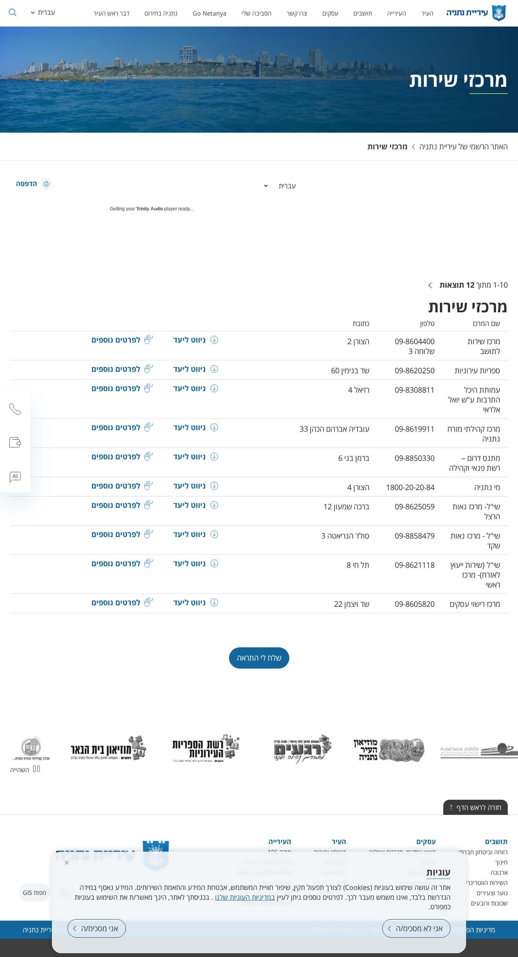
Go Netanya (209, 13)
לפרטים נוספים (115, 340)
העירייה (396, 13)
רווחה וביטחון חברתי (483, 852)
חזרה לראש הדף (479, 807)
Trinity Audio (149, 208)
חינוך (501, 862)
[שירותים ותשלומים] (15, 442)
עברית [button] (46, 12)
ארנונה (499, 872)
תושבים (362, 13)
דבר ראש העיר (111, 13)
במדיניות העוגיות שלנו (245, 897)
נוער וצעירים (492, 893)
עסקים (330, 13)
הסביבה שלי (257, 13)
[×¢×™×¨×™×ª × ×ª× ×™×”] (476, 13)
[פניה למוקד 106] (15, 409)
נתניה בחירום (160, 13)
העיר (427, 13)
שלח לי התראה (259, 658)
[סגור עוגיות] (67, 863)
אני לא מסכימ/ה (419, 928)
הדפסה (26, 183)
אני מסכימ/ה (99, 928)
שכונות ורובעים (489, 903)
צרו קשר (297, 13)
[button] (12, 12)
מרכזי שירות (387, 146)
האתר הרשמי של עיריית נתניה (463, 146)
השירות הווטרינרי (487, 883)
